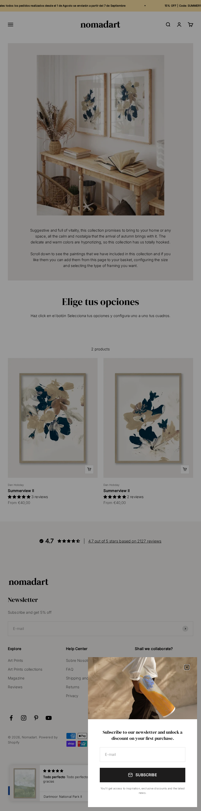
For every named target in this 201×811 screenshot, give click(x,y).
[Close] (187, 667)
